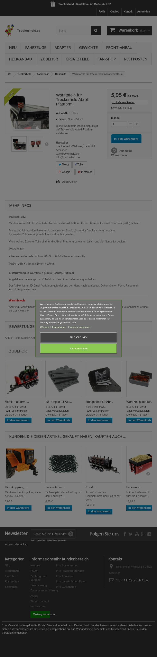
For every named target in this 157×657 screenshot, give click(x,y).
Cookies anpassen (79, 327)
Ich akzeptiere (78, 348)
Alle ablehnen (78, 337)
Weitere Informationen (53, 327)
